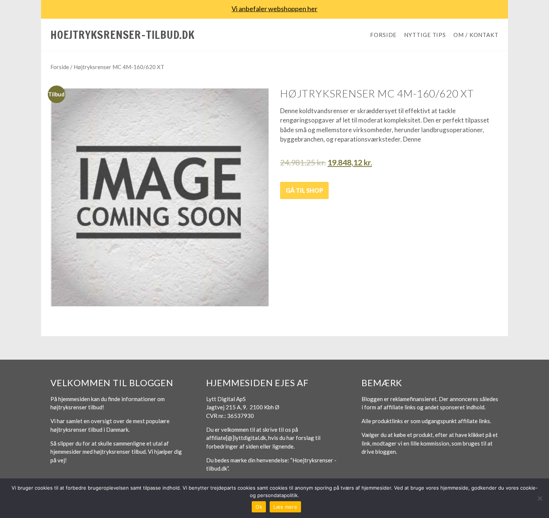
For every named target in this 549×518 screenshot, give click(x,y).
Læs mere (285, 507)
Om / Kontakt (476, 34)
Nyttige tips (425, 34)
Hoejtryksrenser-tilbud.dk (122, 35)
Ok (258, 507)
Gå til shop (304, 190)
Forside (383, 34)
